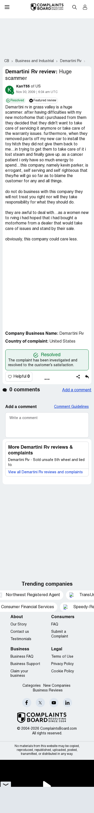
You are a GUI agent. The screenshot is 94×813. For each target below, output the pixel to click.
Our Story (18, 624)
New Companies (56, 686)
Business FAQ (21, 656)
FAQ (54, 624)
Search (74, 7)
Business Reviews (48, 690)
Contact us (19, 632)
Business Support (25, 664)
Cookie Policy (62, 671)
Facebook (26, 702)
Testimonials (20, 639)
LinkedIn (67, 702)
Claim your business (19, 674)
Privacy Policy (62, 664)
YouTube (53, 702)
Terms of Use (62, 656)
